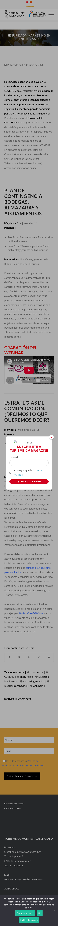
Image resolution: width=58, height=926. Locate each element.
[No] (54, 910)
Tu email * (14, 457)
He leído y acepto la (27, 472)
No (39, 913)
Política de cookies (29, 920)
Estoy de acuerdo (25, 913)
